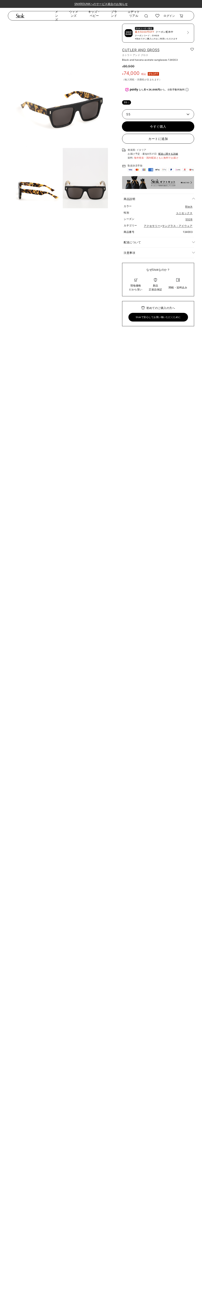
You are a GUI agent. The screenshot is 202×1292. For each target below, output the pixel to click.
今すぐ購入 (158, 126)
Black (189, 206)
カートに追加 (158, 139)
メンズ (56, 15)
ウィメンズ (73, 14)
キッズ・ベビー (94, 14)
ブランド (114, 14)
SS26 (189, 219)
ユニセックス (184, 213)
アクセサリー (152, 225)
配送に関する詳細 (168, 153)
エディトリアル (134, 14)
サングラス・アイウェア (177, 225)
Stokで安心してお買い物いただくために (158, 317)
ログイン (169, 15)
